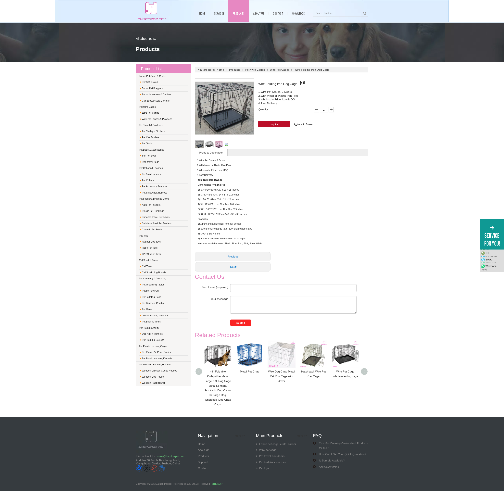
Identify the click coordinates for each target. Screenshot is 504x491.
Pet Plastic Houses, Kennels (157, 358)
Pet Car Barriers (150, 137)
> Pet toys (262, 468)
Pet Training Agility (149, 328)
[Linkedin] (161, 468)
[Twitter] (147, 468)
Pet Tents (147, 143)
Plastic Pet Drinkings (153, 211)
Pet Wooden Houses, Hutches (155, 364)
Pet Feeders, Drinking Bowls (154, 198)
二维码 (483, 269)
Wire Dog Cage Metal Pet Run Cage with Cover (281, 376)
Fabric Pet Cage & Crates (152, 76)
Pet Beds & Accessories (151, 149)
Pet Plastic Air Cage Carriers (157, 352)
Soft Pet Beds (149, 155)
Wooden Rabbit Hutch (154, 383)
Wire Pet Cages (150, 112)
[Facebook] (139, 468)
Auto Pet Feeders (151, 205)
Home (202, 13)
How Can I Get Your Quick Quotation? (342, 454)
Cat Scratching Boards (154, 272)
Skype (488, 259)
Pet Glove (147, 309)
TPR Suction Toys (151, 254)
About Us (258, 13)
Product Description (211, 152)
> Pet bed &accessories (271, 462)
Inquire (274, 124)
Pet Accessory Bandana (154, 186)
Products (239, 13)
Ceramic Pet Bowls (152, 229)
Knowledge (298, 13)
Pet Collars (148, 180)
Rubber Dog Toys (151, 241)
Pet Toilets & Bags (151, 297)
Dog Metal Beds (150, 162)
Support (203, 462)
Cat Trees (147, 266)
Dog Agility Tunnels (152, 334)
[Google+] (154, 468)
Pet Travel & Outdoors (150, 125)
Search (364, 13)
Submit (240, 322)
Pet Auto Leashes (151, 174)
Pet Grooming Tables (153, 284)
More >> (240, 435)
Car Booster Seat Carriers (156, 100)
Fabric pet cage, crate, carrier (276, 444)
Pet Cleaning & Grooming (152, 278)
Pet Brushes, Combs (153, 303)
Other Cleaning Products (155, 315)
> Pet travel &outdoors (270, 456)
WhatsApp (491, 266)
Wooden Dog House (153, 376)
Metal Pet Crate (249, 371)
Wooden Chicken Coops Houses (159, 370)
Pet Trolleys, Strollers (153, 131)
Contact (278, 13)
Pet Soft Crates (150, 82)
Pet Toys (143, 235)
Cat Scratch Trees (148, 260)
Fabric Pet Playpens (152, 88)
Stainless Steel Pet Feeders (156, 223)
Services (219, 13)
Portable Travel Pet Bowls (156, 217)
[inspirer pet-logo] (152, 11)
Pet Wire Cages (147, 107)
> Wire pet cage (266, 449)
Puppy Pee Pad (150, 290)
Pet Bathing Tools (151, 321)
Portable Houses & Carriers (156, 94)
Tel (487, 253)
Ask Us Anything (329, 466)
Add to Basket (305, 124)
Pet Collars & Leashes (151, 168)
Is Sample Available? (332, 460)
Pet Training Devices (153, 340)
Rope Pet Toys (150, 247)
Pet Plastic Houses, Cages (153, 346)
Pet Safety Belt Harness (154, 192)
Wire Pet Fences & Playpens (157, 119)
